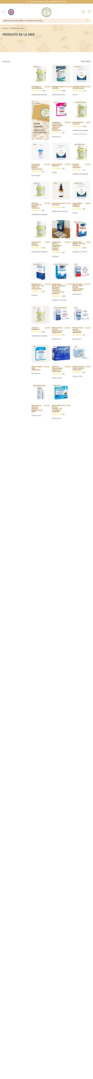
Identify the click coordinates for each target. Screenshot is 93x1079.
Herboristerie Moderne (39, 95)
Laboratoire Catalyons (60, 211)
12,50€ (88, 164)
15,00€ (48, 86)
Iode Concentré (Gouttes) (58, 204)
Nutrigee (34, 295)
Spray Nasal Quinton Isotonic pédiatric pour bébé (37, 408)
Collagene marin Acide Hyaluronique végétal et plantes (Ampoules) (57, 126)
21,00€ (67, 327)
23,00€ (87, 284)
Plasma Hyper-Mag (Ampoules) (37, 368)
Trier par (6, 61)
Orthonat (55, 256)
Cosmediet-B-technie (80, 252)
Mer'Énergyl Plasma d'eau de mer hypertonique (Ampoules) (78, 287)
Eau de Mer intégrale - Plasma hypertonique (37, 166)
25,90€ (67, 366)
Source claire (57, 378)
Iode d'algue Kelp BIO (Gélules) (77, 204)
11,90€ (47, 242)
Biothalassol (56, 137)
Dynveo (75, 95)
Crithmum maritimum (80, 134)
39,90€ (89, 86)
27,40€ (67, 203)
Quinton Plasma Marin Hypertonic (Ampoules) (57, 368)
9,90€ (88, 122)
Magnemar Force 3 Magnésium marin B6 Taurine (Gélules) (57, 246)
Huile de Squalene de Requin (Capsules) (36, 205)
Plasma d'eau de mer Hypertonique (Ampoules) (57, 330)
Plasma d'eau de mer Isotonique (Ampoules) (78, 330)
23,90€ (89, 242)
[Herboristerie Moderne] (46, 12)
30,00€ (67, 122)
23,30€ (67, 242)
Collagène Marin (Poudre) (58, 87)
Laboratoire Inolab (58, 95)
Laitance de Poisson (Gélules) (36, 243)
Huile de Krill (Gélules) (57, 165)
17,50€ (67, 405)
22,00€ (67, 164)
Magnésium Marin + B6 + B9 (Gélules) (79, 243)
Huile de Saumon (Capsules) (77, 165)
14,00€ (47, 203)
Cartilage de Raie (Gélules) (37, 87)
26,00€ (68, 86)
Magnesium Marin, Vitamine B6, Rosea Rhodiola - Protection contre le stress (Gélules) (58, 288)
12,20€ (46, 405)
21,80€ (46, 366)
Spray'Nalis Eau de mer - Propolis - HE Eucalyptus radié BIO (58, 408)
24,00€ (47, 164)
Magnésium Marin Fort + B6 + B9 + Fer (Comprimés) (37, 286)
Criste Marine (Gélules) (78, 123)
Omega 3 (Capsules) (35, 328)
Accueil (5, 28)
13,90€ (48, 327)
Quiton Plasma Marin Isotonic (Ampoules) (78, 368)
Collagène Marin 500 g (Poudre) (79, 87)
